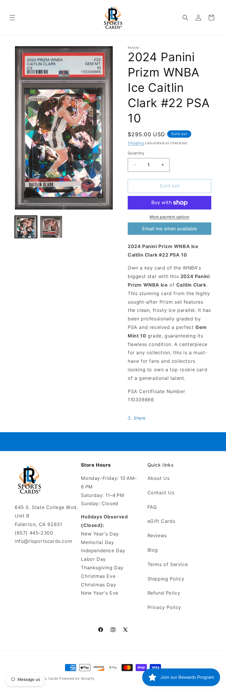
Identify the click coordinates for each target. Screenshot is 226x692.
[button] (12, 17)
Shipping (136, 143)
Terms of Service (167, 564)
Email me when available (169, 229)
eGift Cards (161, 521)
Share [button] (140, 417)
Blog (152, 550)
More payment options (170, 216)
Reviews (157, 535)
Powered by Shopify (76, 678)
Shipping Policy (166, 579)
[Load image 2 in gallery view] (51, 227)
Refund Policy (163, 593)
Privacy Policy (164, 607)
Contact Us (161, 492)
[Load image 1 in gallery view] (26, 227)
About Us (158, 478)
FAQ (152, 507)
